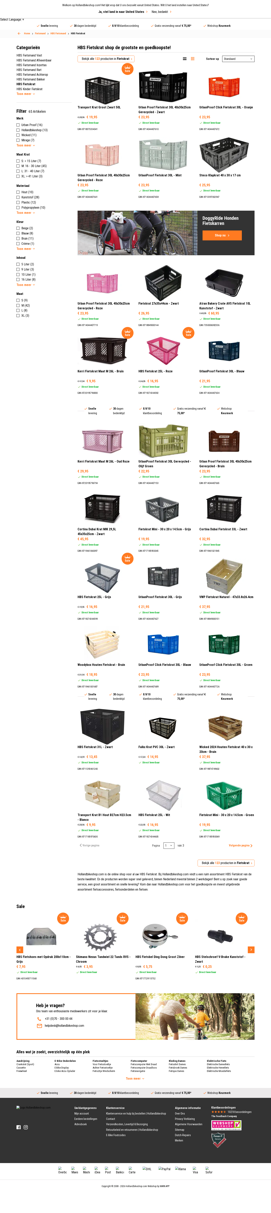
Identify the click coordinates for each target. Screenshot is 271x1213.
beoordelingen (240, 1112)
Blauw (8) (27, 233)
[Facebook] (18, 1127)
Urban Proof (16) (31, 125)
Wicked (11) (29, 135)
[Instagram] (26, 1127)
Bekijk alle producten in (105, 59)
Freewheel (21, 1071)
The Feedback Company (224, 1116)
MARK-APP (164, 1186)
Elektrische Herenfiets (218, 1067)
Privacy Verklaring (185, 1118)
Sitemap (179, 1129)
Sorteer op (212, 58)
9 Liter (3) (27, 269)
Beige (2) (27, 228)
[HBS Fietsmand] (19, 33)
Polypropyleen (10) (33, 207)
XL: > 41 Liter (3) (31, 176)
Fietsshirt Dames (177, 1064)
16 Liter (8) (28, 279)
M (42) (25, 305)
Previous (19, 949)
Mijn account (81, 1113)
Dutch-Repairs (183, 1135)
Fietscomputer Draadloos (144, 1067)
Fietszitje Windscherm (104, 1071)
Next (251, 949)
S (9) (24, 300)
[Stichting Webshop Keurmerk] (226, 1125)
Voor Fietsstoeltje (102, 1064)
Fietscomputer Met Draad (144, 1064)
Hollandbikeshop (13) (34, 130)
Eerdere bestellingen (85, 1118)
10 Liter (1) (28, 274)
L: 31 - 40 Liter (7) (32, 171)
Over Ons (180, 1113)
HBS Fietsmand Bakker (30, 79)
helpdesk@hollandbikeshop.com (64, 1026)
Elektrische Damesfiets (218, 1064)
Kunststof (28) (30, 197)
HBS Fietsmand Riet (28, 70)
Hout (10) (27, 192)
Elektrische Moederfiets (219, 1071)
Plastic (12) (28, 202)
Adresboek (80, 1124)
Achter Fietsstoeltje (102, 1067)
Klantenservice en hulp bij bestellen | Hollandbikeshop (136, 1113)
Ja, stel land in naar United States (121, 12)
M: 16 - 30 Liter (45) (34, 166)
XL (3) (25, 315)
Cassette (21, 1067)
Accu (57, 1064)
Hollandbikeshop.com (136, 1186)
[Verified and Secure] (218, 1139)
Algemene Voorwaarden (188, 1124)
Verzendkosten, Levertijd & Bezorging (127, 1124)
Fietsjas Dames (176, 1071)
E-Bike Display (62, 1067)
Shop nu (220, 235)
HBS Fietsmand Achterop (32, 74)
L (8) (24, 310)
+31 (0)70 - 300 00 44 (58, 1019)
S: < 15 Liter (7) (31, 161)
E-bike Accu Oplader (65, 1071)
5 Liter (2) (27, 264)
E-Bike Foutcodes (116, 1135)
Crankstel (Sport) (25, 1064)
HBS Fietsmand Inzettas (31, 65)
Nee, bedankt (160, 12)
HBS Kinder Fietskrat (29, 89)
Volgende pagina (239, 845)
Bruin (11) (27, 238)
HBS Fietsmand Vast (29, 55)
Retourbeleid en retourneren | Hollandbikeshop (132, 1129)
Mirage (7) (27, 140)
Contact (110, 1118)
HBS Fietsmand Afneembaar (34, 60)
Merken (179, 1140)
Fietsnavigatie (138, 1071)
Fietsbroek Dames (178, 1067)
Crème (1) (27, 244)
